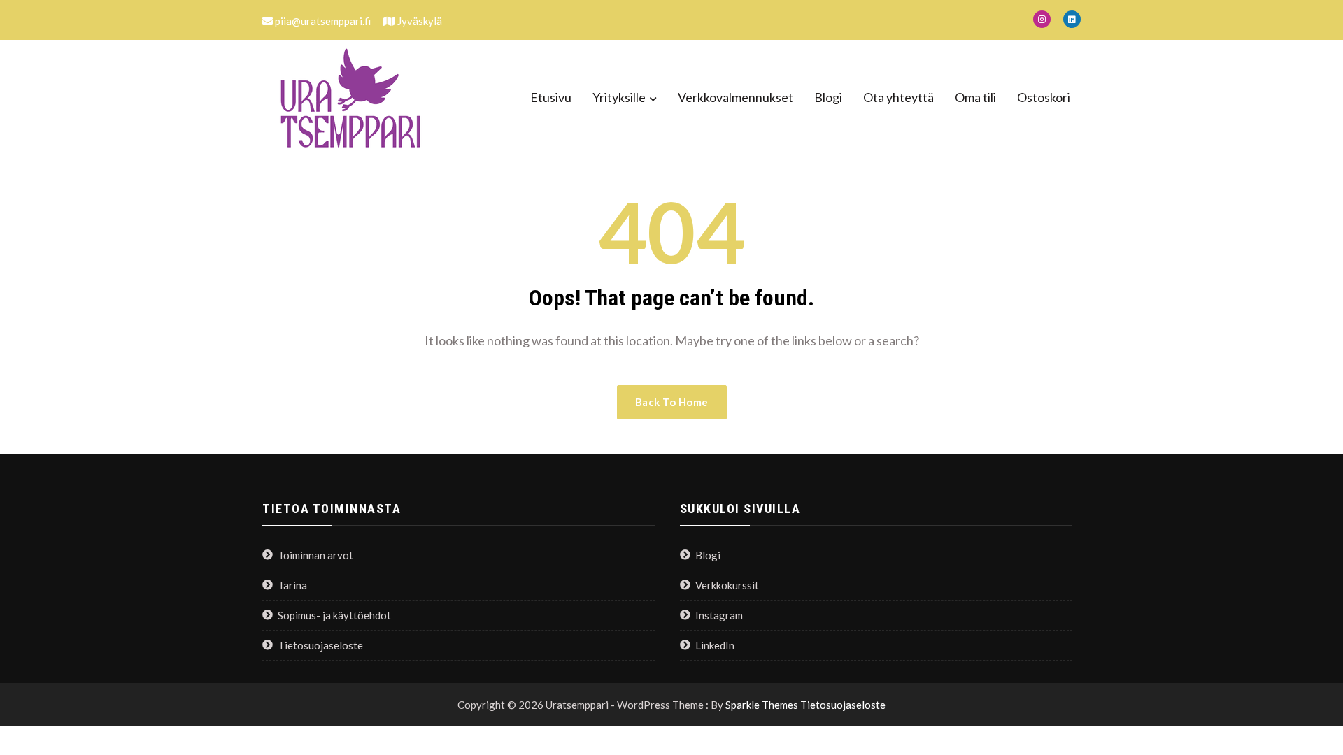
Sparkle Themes (761, 704)
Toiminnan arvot (315, 555)
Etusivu (550, 97)
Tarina (292, 585)
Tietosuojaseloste (320, 645)
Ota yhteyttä (898, 97)
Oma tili (975, 97)
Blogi (828, 97)
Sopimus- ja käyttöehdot (334, 615)
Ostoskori (1043, 97)
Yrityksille (619, 97)
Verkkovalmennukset (735, 97)
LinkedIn (714, 645)
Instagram (719, 615)
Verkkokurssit (727, 585)
